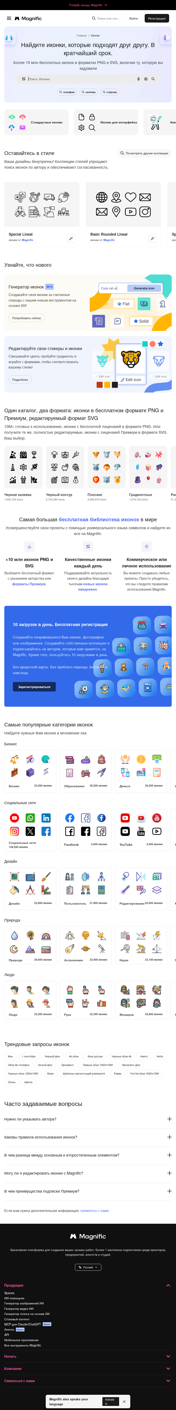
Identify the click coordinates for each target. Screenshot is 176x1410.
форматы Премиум (29, 583)
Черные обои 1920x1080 (23, 1073)
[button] (88, 1267)
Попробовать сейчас (26, 318)
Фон (10, 1056)
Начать (10, 1356)
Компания (12, 1368)
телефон (68, 92)
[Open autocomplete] (22, 78)
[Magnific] (88, 1237)
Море (50, 1073)
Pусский (88, 1267)
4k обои (74, 1056)
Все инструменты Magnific (22, 1345)
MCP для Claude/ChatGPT (27, 1324)
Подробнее (20, 379)
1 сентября (29, 1056)
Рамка (117, 1073)
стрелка (111, 92)
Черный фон (52, 1056)
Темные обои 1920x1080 (98, 1065)
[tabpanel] (88, 770)
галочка (90, 92)
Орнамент (67, 1065)
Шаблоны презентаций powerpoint (84, 1073)
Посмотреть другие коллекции (147, 153)
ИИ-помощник (14, 1298)
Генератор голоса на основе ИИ (27, 1313)
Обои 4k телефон (18, 1065)
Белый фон (45, 1065)
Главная (82, 35)
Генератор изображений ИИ (24, 1303)
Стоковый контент (16, 1319)
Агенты (14, 1329)
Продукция (13, 1285)
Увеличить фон (131, 1065)
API (6, 1335)
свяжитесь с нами (94, 1210)
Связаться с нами (19, 1380)
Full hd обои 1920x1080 (144, 1073)
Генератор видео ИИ (18, 1308)
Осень (11, 1082)
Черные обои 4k (121, 1056)
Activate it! (109, 1401)
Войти (133, 18)
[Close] (124, 1401)
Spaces (9, 1293)
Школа (28, 1082)
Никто (144, 1056)
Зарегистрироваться (34, 686)
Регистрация (157, 18)
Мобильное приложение (21, 1340)
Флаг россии (95, 1056)
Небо (160, 1056)
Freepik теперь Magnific (85, 5)
